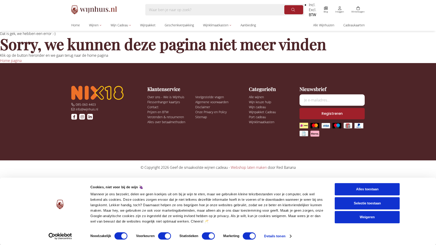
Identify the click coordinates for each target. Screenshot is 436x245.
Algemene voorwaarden (211, 102)
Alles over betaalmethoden (166, 122)
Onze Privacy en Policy (211, 112)
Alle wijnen (256, 97)
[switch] (164, 236)
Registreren (332, 113)
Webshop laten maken (249, 167)
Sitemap (201, 117)
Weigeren (367, 217)
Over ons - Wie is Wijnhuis (165, 97)
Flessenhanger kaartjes (163, 102)
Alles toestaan (367, 189)
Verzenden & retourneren (165, 117)
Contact (153, 107)
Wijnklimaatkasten (215, 25)
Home (75, 25)
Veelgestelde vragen (209, 97)
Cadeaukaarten (354, 25)
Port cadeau (257, 117)
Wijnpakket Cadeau (262, 112)
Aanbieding (248, 25)
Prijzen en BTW (157, 112)
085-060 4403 (86, 104)
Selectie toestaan (367, 203)
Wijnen (94, 25)
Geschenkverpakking (179, 25)
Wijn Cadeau (119, 25)
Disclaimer (202, 107)
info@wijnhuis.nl (87, 109)
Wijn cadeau (257, 107)
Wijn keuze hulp (260, 102)
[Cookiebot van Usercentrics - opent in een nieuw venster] (60, 236)
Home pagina (11, 60)
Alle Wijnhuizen (323, 25)
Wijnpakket (148, 25)
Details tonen (274, 236)
